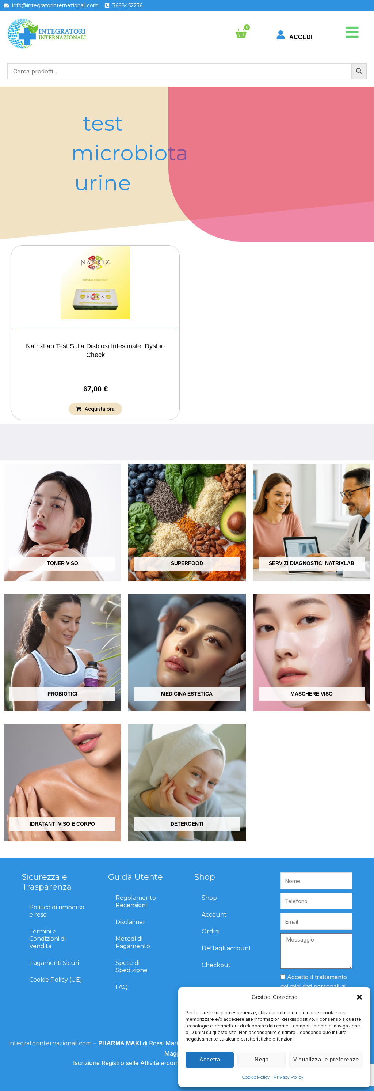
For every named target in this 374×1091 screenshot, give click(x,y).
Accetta (209, 1059)
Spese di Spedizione (131, 966)
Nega (262, 1059)
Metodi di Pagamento (132, 942)
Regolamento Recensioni (135, 901)
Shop (209, 897)
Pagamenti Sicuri (54, 962)
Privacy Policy (289, 1077)
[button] (359, 997)
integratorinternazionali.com (50, 1043)
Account (214, 914)
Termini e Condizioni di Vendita (47, 939)
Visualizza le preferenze (326, 1059)
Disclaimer (130, 921)
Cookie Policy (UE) (55, 979)
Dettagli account (226, 948)
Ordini (211, 931)
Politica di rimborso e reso (56, 911)
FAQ (121, 987)
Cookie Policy (256, 1077)
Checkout (216, 965)
